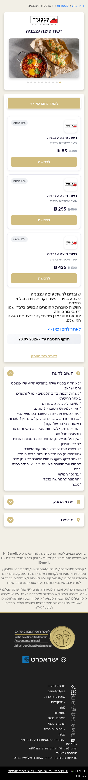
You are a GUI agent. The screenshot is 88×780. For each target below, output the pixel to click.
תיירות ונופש (56, 718)
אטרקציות (58, 702)
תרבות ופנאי (56, 723)
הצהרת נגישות (66, 753)
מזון (62, 707)
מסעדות (63, 6)
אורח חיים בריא (54, 729)
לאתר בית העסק (44, 356)
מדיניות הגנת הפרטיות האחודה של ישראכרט (45, 758)
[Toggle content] (10, 373)
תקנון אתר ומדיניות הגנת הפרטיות (53, 748)
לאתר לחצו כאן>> (44, 103)
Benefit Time (56, 691)
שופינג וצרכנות (54, 696)
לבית (61, 734)
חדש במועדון (56, 685)
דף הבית (78, 6)
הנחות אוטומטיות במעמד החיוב (42, 739)
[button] (60, 82)
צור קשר (71, 744)
